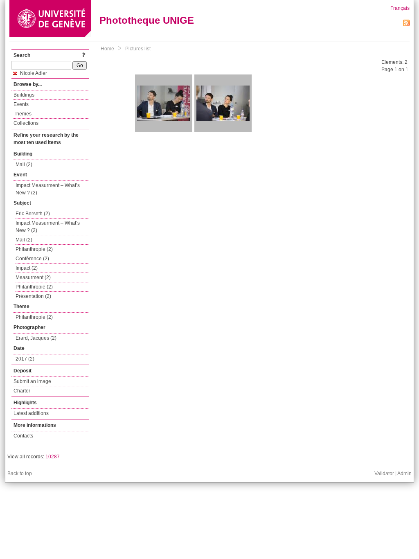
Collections (26, 123)
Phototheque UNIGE (146, 20)
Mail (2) (24, 164)
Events (21, 104)
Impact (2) (27, 268)
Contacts (23, 436)
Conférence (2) (32, 258)
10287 (52, 457)
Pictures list (138, 49)
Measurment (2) (33, 277)
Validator (384, 473)
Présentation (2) (33, 296)
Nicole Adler (33, 73)
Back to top (19, 473)
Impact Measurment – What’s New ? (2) (48, 189)
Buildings (24, 95)
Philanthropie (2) (34, 249)
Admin (404, 473)
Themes (23, 114)
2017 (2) (25, 359)
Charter (22, 391)
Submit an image (32, 381)
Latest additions (31, 413)
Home (107, 49)
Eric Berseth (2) (33, 213)
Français (400, 8)
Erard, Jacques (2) (36, 338)
